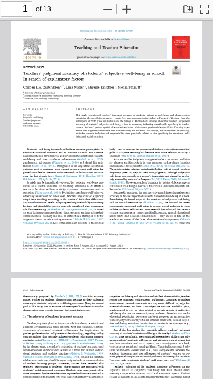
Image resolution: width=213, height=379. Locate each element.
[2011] (68, 340)
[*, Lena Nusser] (73, 87)
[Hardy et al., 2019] (132, 156)
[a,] (61, 86)
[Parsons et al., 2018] (84, 209)
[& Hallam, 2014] (32, 343)
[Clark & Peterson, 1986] (36, 357)
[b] (140, 87)
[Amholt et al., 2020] (90, 159)
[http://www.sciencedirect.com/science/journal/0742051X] (122, 39)
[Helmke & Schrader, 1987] (88, 219)
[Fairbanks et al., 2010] (60, 209)
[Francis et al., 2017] (83, 340)
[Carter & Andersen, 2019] (70, 175)
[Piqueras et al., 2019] (65, 162)
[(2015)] (113, 336)
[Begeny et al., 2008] (53, 340)
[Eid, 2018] (156, 179)
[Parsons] (99, 340)
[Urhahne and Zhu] (180, 333)
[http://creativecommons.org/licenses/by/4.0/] (164, 249)
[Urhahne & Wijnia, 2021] (136, 189)
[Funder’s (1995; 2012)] (68, 296)
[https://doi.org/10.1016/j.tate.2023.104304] (106, 31)
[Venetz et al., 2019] (164, 222)
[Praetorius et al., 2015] (176, 166)
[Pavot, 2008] (169, 179)
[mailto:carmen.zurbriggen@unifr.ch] (57, 237)
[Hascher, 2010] (94, 175)
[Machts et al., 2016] (151, 166)
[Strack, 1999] (117, 182)
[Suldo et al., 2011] (43, 166)
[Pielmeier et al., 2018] (48, 192)
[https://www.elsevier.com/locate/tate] (118, 57)
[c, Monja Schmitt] (127, 87)
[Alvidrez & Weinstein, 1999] (86, 353)
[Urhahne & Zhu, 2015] (138, 222)
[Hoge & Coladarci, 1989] (64, 357)
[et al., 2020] (116, 222)
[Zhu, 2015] (115, 363)
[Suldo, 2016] (52, 179)
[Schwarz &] (184, 179)
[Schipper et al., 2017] (156, 156)
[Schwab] (185, 219)
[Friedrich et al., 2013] (121, 327)
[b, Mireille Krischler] (100, 87)
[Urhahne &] (183, 360)
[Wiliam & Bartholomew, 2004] (85, 343)
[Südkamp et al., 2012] (54, 343)
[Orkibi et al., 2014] (33, 179)
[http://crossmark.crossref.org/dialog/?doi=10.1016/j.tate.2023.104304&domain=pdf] (175, 69)
